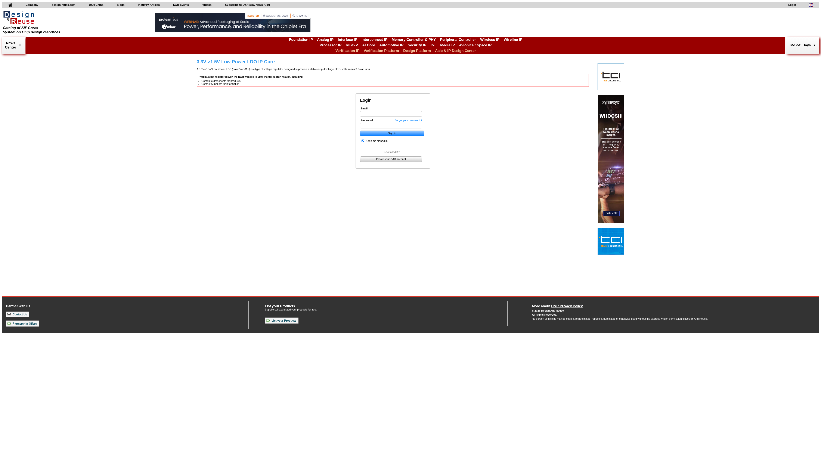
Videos (206, 4)
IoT (433, 45)
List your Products (283, 320)
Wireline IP (513, 40)
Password (367, 120)
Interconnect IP (374, 40)
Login (792, 4)
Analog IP (325, 40)
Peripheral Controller (458, 40)
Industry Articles (149, 4)
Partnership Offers (24, 323)
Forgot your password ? (408, 120)
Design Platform (417, 51)
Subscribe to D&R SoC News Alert (247, 4)
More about (557, 306)
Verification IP (347, 51)
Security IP (417, 45)
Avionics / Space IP (475, 45)
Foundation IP (301, 40)
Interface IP (347, 40)
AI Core (368, 45)
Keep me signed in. (377, 141)
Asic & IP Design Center (455, 51)
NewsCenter (10, 45)
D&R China (96, 4)
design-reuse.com (63, 4)
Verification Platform (381, 51)
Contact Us (19, 314)
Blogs (120, 4)
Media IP (447, 45)
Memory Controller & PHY (414, 40)
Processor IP (330, 45)
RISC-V (352, 45)
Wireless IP (489, 40)
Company (32, 4)
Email (364, 108)
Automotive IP (391, 45)
